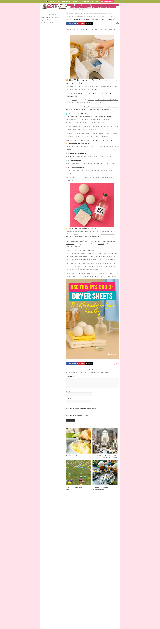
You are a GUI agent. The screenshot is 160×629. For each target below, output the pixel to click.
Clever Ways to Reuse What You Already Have (103, 100)
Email (68, 398)
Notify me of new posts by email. (77, 415)
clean (113, 273)
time (76, 234)
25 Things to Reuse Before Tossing (92, 266)
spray (79, 136)
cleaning (101, 244)
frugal (82, 86)
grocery (85, 102)
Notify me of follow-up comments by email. (81, 408)
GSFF (54, 6)
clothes (109, 86)
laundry (74, 100)
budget (115, 29)
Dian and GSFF (49, 22)
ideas (86, 107)
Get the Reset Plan (107, 1)
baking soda (108, 177)
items (90, 177)
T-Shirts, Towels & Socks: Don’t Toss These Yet (101, 253)
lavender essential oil (107, 234)
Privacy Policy (108, 16)
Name (68, 391)
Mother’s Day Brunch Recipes (77, 455)
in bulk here (113, 133)
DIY (77, 256)
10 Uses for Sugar (98, 107)
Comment (70, 376)
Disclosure (94, 16)
